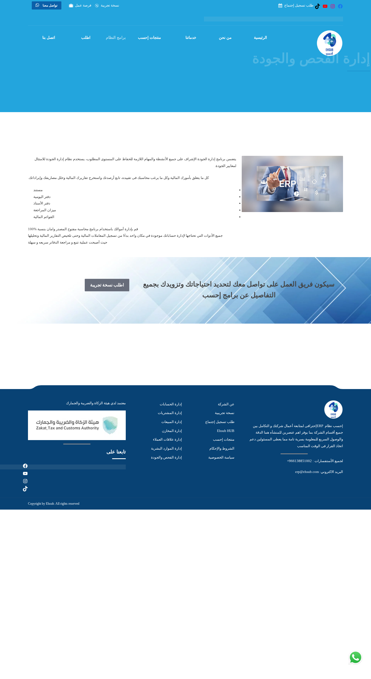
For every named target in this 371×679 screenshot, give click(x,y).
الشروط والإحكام (221, 448)
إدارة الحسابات (171, 404)
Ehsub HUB (225, 431)
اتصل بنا (48, 38)
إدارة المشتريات (170, 413)
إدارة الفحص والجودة (166, 457)
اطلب (85, 38)
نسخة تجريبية (224, 413)
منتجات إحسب (149, 38)
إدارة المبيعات (171, 422)
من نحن (225, 38)
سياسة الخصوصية (221, 457)
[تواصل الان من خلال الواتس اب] (355, 664)
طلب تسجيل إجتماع (219, 422)
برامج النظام (116, 38)
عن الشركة (226, 404)
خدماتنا (191, 38)
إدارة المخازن (172, 431)
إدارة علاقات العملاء (167, 439)
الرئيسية (260, 38)
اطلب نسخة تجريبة (107, 285)
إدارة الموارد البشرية (166, 448)
